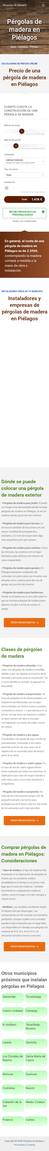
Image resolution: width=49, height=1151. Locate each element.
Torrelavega (33, 996)
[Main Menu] (43, 5)
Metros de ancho (12, 140)
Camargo (31, 1010)
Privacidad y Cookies (24, 1144)
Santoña (31, 1042)
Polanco (8, 1119)
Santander (9, 996)
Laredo (7, 1042)
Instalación (9, 182)
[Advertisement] (24, 352)
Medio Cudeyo (35, 1102)
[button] (24, 213)
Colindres (9, 1088)
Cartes (30, 1119)
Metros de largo (12, 125)
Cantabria (23, 46)
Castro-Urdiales (13, 1010)
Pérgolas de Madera (14, 5)
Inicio (13, 46)
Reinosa (8, 1074)
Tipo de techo (11, 169)
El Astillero (9, 1024)
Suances (31, 1074)
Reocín (30, 1088)
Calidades (9, 154)
